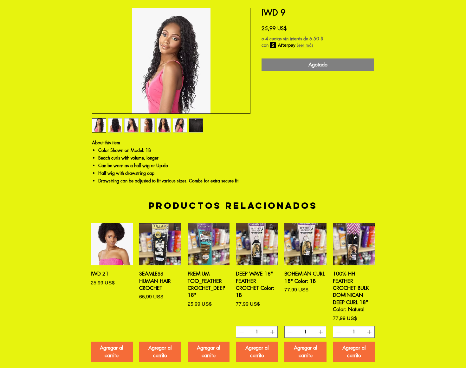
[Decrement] (241, 331)
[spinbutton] (257, 331)
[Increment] (273, 331)
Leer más (305, 45)
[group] (232, 292)
